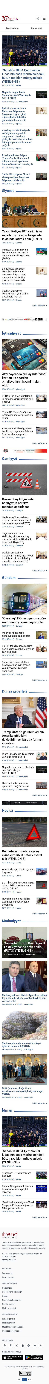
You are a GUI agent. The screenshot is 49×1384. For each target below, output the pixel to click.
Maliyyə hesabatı (9, 1308)
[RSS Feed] (40, 1345)
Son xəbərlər (7, 1273)
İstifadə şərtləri (8, 1319)
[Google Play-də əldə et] (34, 1357)
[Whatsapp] (4, 1345)
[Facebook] (10, 1345)
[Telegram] (28, 1345)
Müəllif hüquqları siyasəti (12, 1327)
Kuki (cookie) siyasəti (11, 1331)
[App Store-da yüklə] (12, 1357)
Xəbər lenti (36, 28)
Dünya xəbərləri (14, 691)
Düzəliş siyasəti (8, 1304)
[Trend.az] (10, 18)
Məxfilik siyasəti (8, 1323)
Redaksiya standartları (11, 1300)
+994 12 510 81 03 (9, 1257)
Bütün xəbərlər (38, 306)
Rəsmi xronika (8, 1277)
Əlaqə (4, 1296)
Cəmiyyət (9, 459)
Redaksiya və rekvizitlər (12, 1292)
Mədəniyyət (11, 921)
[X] (16, 1345)
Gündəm (9, 578)
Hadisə (7, 810)
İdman (7, 1110)
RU (29, 1379)
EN (19, 1379)
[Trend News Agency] (9, 1234)
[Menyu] (44, 18)
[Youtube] (22, 1345)
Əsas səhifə (12, 28)
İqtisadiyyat (11, 333)
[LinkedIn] (34, 1345)
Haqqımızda (7, 1288)
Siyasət (8, 191)
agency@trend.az (9, 1260)
